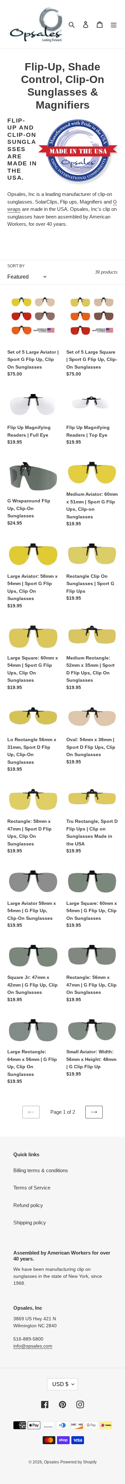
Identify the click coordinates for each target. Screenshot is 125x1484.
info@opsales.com (32, 1346)
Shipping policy (29, 1222)
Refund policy (28, 1205)
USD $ (60, 1384)
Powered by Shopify (78, 1462)
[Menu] (114, 24)
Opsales (51, 1462)
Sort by (16, 266)
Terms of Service (31, 1187)
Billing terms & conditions (40, 1170)
